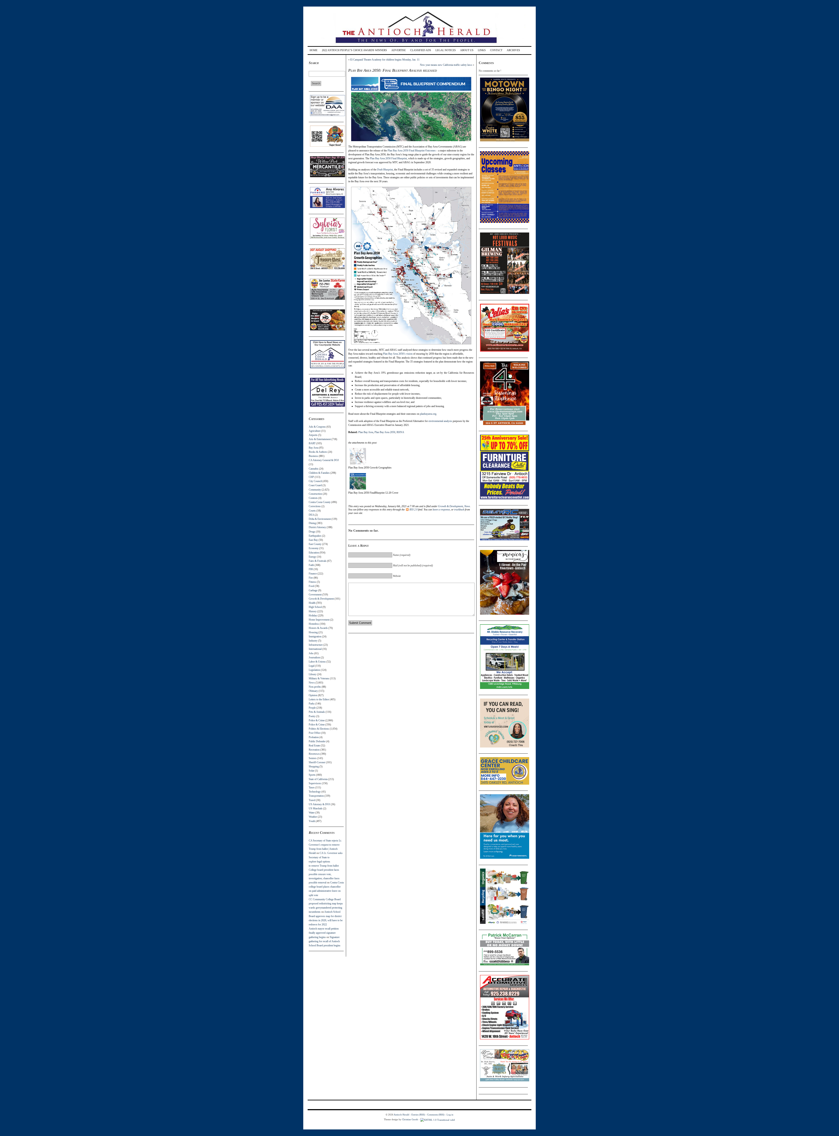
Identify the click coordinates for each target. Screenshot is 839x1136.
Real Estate (314, 745)
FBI (311, 569)
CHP (311, 477)
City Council (315, 481)
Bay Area (313, 447)
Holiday (313, 615)
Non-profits (315, 686)
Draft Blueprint (385, 169)
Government (315, 594)
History (313, 611)
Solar (311, 770)
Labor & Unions (317, 661)
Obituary (313, 690)
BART (312, 443)
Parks (312, 703)
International (315, 648)
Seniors (313, 758)
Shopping (314, 766)
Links (482, 50)
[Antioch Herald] (419, 44)
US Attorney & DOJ (319, 804)
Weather (313, 816)
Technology (315, 791)
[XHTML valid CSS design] (437, 1119)
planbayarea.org (428, 413)
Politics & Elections (319, 728)
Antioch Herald (401, 1114)
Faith (311, 565)
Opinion (313, 695)
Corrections (315, 506)
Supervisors (315, 783)
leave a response (441, 509)
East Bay (313, 539)
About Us (466, 50)
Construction (315, 493)
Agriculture (315, 430)
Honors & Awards (318, 628)
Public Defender (317, 741)
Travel (312, 800)
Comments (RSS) (435, 1114)
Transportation (316, 795)
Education (314, 552)
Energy (312, 556)
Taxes (312, 787)
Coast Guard (315, 485)
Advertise (398, 50)
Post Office (315, 732)
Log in (450, 1114)
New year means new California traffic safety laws (446, 64)
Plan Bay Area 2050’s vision (398, 353)
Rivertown (314, 753)
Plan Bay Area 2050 (384, 432)
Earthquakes (315, 535)
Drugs (312, 531)
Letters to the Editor (319, 699)
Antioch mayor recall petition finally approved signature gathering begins (324, 932)
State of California (318, 779)
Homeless (314, 623)
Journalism (314, 657)
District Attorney (317, 527)
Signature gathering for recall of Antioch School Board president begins (324, 941)
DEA (311, 514)
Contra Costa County (320, 502)
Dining (312, 523)
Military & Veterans (319, 678)
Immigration (315, 636)
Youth (312, 821)
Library (312, 674)
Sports (312, 774)
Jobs (311, 653)
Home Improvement (319, 619)
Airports (313, 435)
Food (311, 586)
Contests (313, 497)
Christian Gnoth (410, 1119)
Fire (311, 577)
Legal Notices (445, 50)
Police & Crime (317, 720)
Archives (513, 50)
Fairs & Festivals (317, 560)
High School (315, 607)
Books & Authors (318, 451)
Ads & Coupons (317, 426)
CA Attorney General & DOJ (324, 460)
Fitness (312, 581)
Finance (313, 573)
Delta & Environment (320, 518)
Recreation (314, 749)
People (312, 707)
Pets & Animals (317, 711)
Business (313, 456)
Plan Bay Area (365, 432)
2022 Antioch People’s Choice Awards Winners (354, 50)
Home (313, 50)
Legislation (314, 669)
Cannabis (313, 468)
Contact (496, 50)
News (312, 682)
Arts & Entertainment (320, 439)
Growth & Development (321, 598)
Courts (312, 510)
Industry (313, 640)
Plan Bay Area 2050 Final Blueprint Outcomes (412, 150)
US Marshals (315, 808)
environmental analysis (440, 421)
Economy (314, 548)
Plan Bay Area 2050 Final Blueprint (388, 158)
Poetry (312, 716)
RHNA (400, 432)
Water (312, 812)
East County (315, 544)
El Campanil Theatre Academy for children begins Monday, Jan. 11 (385, 59)
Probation (314, 737)
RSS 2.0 (413, 509)
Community (315, 489)
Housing (313, 632)
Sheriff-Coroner (317, 762)
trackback (459, 509)
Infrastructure (316, 644)
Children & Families (319, 472)
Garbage (313, 590)
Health (312, 602)
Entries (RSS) (418, 1114)
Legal (311, 665)
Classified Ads (420, 50)
